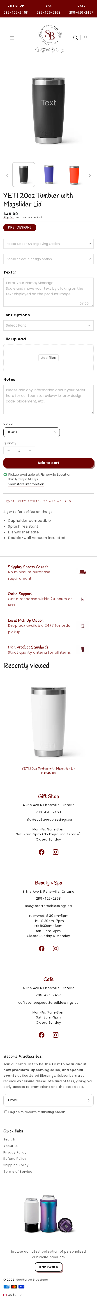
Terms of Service (17, 1171)
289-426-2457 (81, 13)
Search (9, 1139)
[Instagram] (55, 852)
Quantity (9, 443)
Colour (8, 423)
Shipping (8, 217)
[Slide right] (90, 176)
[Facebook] (41, 852)
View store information (26, 484)
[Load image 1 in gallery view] (23, 174)
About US (11, 1146)
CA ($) (13, 1295)
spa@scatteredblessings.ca (48, 906)
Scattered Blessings (32, 1279)
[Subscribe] (89, 1100)
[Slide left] (7, 176)
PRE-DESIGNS (20, 227)
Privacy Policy (14, 1152)
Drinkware (48, 1267)
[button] (12, 38)
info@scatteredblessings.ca (48, 819)
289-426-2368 (48, 13)
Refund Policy (14, 1158)
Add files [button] (48, 357)
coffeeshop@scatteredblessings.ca (48, 1002)
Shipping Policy (16, 1165)
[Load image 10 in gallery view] (74, 174)
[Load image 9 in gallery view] (48, 174)
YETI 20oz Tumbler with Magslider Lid (48, 769)
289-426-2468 (16, 13)
